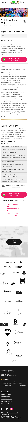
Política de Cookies (5, 414)
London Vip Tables (6, 394)
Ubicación (4, 27)
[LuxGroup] (5, 379)
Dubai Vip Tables (5, 396)
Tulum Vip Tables (5, 392)
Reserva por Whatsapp (14, 59)
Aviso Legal (3, 413)
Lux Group (13, 416)
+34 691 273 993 (16, 187)
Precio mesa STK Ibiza (13, 215)
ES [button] (22, 2)
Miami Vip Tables (6, 403)
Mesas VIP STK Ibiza (12, 213)
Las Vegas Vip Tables (6, 401)
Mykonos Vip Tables (6, 399)
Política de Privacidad (12, 413)
